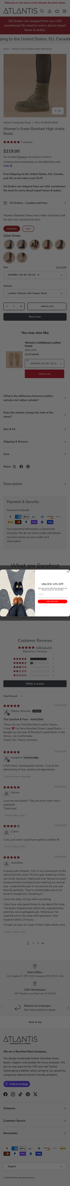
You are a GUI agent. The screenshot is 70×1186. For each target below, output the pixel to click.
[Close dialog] (68, 571)
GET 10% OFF (52, 601)
